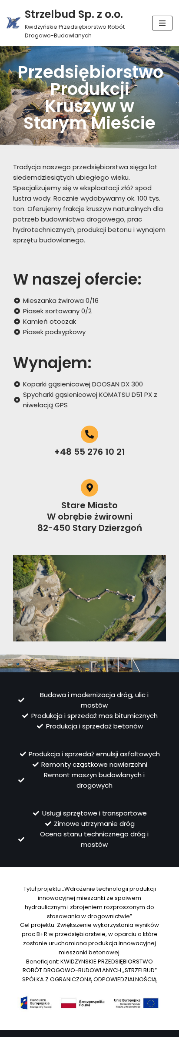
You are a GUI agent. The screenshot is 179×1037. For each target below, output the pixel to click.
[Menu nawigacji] (162, 23)
